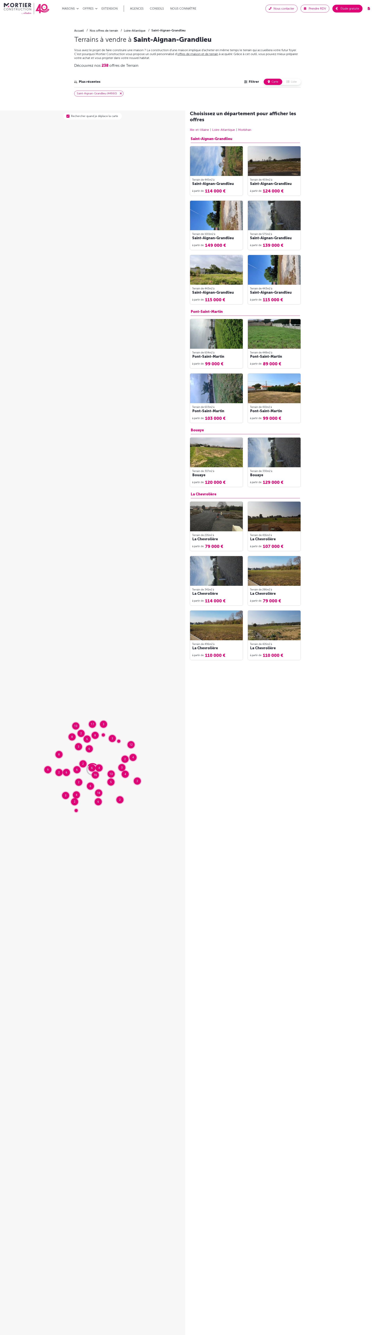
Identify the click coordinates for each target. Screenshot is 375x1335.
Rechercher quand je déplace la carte (94, 116)
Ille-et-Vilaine (199, 130)
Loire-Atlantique (223, 130)
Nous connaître (183, 8)
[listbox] (87, 81)
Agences (137, 8)
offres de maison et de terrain (197, 54)
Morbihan (244, 130)
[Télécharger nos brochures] (369, 8)
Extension (109, 8)
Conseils (157, 8)
